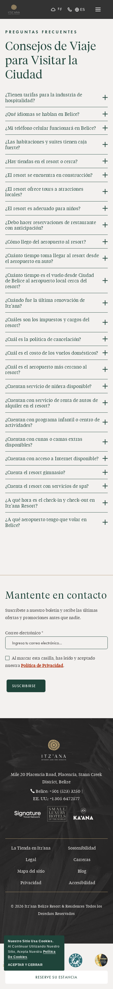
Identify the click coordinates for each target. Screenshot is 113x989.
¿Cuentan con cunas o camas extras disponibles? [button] (44, 441)
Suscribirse (24, 686)
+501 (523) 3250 (65, 791)
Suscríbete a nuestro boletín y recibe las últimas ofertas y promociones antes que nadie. (51, 613)
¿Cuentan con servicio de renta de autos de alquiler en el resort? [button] (51, 402)
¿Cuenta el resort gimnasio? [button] (35, 472)
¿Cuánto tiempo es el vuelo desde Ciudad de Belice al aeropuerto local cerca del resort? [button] (49, 280)
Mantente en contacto (56, 594)
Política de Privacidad (42, 665)
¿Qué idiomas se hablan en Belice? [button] (42, 114)
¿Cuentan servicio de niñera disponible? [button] (48, 386)
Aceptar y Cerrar (25, 965)
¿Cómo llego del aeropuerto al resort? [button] (45, 242)
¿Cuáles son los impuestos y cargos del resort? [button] (47, 322)
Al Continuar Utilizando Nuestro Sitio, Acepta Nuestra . (34, 949)
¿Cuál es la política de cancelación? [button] (43, 339)
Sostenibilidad (82, 848)
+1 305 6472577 (65, 798)
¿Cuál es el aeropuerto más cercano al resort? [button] (46, 369)
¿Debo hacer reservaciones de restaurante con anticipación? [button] (50, 225)
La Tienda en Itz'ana (31, 848)
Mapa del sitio (31, 871)
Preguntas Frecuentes (41, 31)
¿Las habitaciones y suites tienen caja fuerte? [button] (46, 144)
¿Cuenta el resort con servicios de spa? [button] (47, 486)
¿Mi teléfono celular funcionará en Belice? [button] (50, 128)
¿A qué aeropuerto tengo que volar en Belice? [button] (46, 522)
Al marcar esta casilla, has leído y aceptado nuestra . (50, 661)
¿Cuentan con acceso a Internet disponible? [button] (52, 458)
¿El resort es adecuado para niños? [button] (42, 208)
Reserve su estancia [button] (71, 978)
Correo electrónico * (24, 632)
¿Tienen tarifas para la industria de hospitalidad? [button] (43, 97)
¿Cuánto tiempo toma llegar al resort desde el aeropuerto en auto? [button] (52, 258)
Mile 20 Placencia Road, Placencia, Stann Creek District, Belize (56, 777)
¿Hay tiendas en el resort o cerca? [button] (41, 161)
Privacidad (31, 882)
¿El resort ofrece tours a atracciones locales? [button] (44, 191)
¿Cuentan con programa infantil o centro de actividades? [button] (52, 422)
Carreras (82, 859)
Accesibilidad (82, 882)
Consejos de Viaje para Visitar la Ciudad (50, 60)
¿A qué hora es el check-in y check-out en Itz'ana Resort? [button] (50, 502)
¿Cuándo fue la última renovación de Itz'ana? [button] (45, 302)
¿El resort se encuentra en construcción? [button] (49, 175)
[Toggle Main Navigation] (98, 9)
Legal (31, 859)
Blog (82, 871)
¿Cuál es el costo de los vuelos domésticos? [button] (51, 353)
